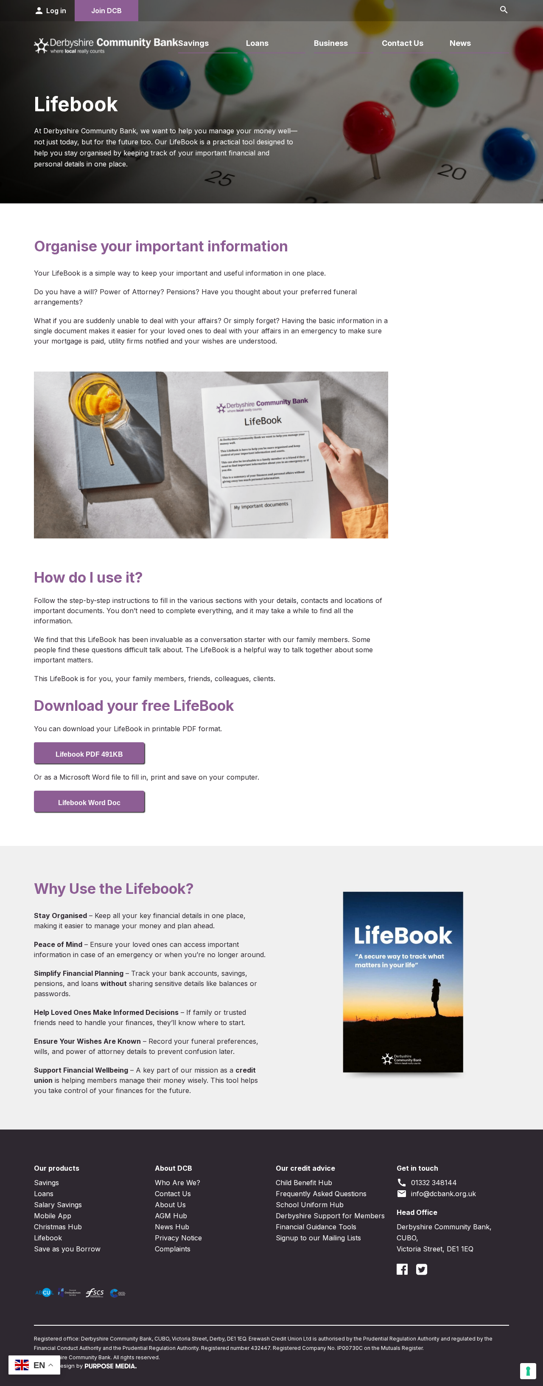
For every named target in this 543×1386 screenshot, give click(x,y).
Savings (193, 43)
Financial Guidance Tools (316, 1227)
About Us (170, 1204)
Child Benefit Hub (304, 1182)
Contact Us (402, 43)
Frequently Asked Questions (321, 1193)
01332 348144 (427, 1183)
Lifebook (48, 1238)
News (460, 43)
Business (331, 43)
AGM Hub (171, 1215)
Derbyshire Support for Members (330, 1215)
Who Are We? (177, 1182)
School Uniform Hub (310, 1204)
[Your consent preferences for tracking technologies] (528, 1371)
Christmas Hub (58, 1227)
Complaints (172, 1249)
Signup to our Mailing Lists (318, 1238)
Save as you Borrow (67, 1249)
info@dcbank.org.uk (436, 1194)
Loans (257, 43)
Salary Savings (58, 1204)
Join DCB (106, 10)
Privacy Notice (178, 1238)
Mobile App (52, 1215)
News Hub (172, 1227)
